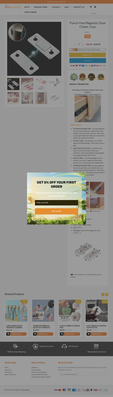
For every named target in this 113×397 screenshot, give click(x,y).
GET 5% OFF (56, 211)
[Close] (83, 175)
